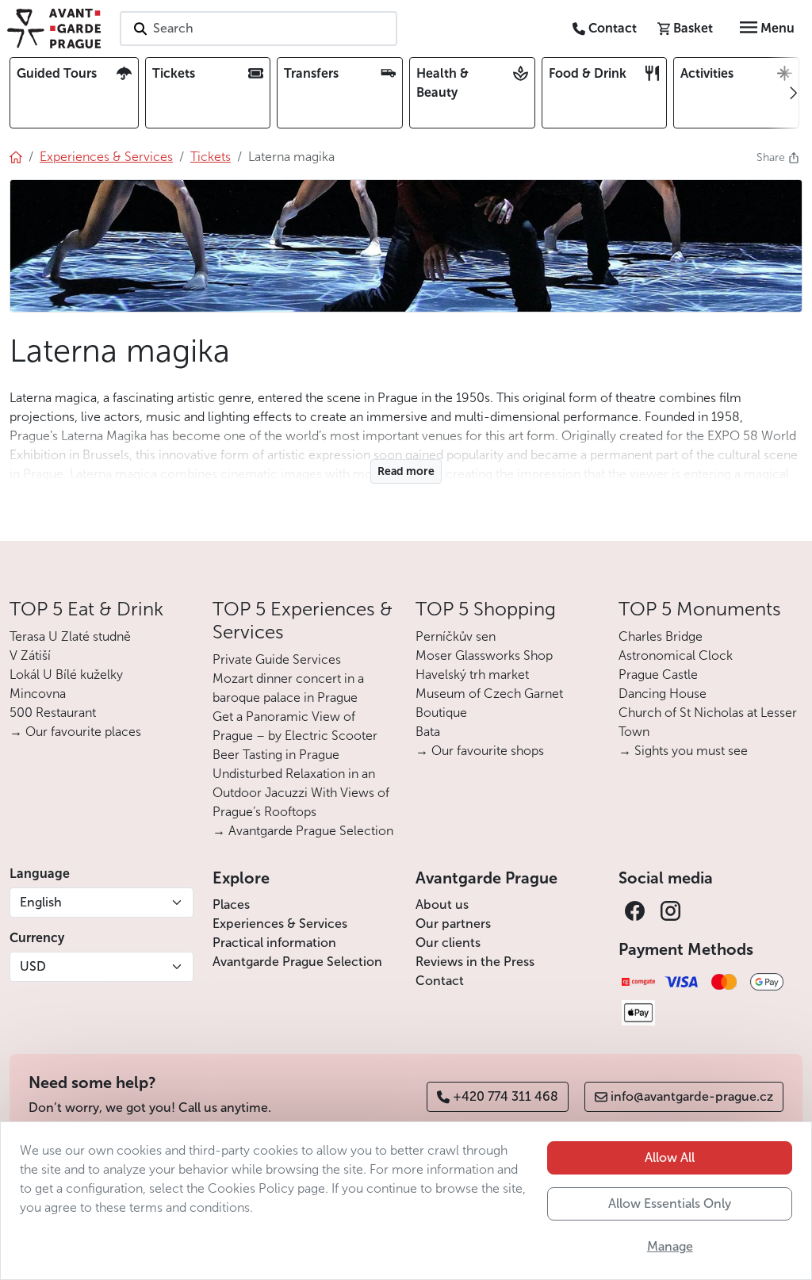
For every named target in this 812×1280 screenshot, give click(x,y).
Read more (406, 471)
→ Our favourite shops (480, 750)
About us (442, 904)
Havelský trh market (472, 674)
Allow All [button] (670, 1157)
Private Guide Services (277, 659)
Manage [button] (670, 1246)
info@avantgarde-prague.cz (692, 1096)
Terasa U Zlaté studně (70, 636)
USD (33, 966)
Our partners (453, 923)
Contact (440, 980)
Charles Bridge (661, 636)
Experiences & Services (280, 923)
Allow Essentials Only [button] (669, 1203)
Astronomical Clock (676, 655)
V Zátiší (30, 655)
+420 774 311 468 (505, 1096)
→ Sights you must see (683, 750)
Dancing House (663, 693)
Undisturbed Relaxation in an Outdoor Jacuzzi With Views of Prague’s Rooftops (301, 792)
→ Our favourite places (75, 731)
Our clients (448, 942)
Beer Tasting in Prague (276, 754)
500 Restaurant (53, 712)
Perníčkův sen (456, 636)
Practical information (274, 942)
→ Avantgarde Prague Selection (303, 830)
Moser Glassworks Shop (484, 655)
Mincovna (38, 693)
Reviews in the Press (475, 961)
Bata (428, 731)
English (41, 902)
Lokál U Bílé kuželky (66, 674)
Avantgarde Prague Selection (297, 961)
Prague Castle (658, 674)
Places (231, 904)
